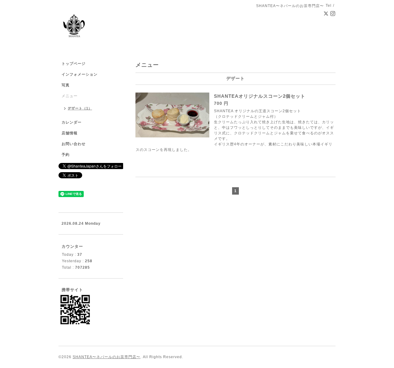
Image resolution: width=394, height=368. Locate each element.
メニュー (70, 96)
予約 (66, 154)
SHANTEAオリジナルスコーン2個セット (259, 96)
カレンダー (72, 122)
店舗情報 (70, 133)
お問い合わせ (74, 144)
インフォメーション (80, 74)
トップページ (74, 63)
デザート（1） (80, 108)
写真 (66, 85)
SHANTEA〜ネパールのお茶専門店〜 (106, 357)
